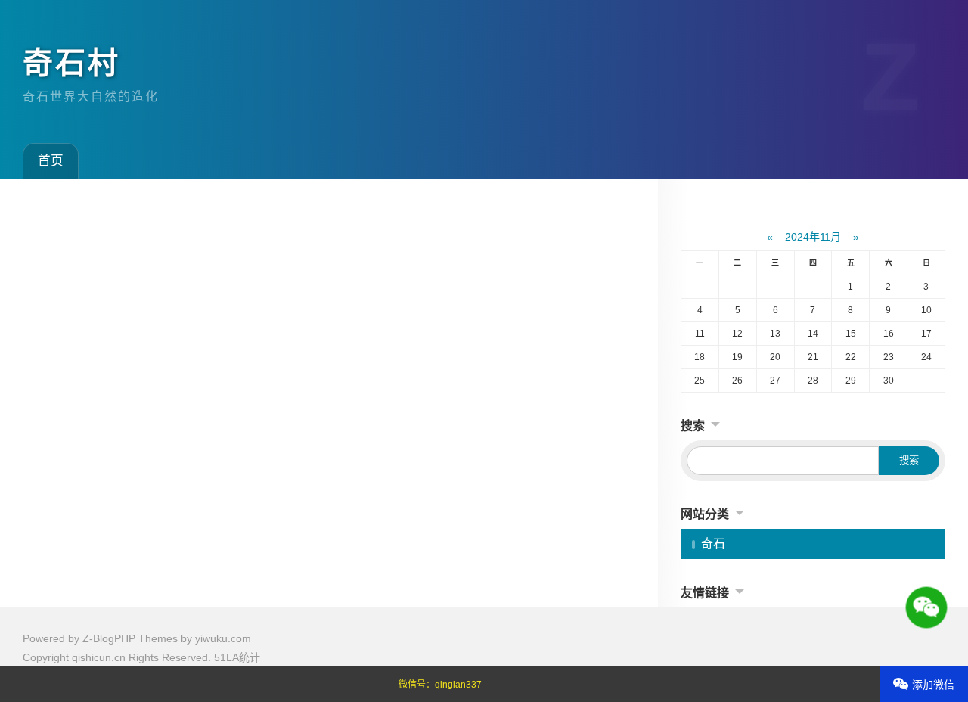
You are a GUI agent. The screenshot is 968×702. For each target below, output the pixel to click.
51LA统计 (237, 657)
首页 (51, 161)
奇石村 (71, 62)
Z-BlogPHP (108, 638)
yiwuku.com (223, 638)
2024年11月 (813, 237)
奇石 (713, 543)
